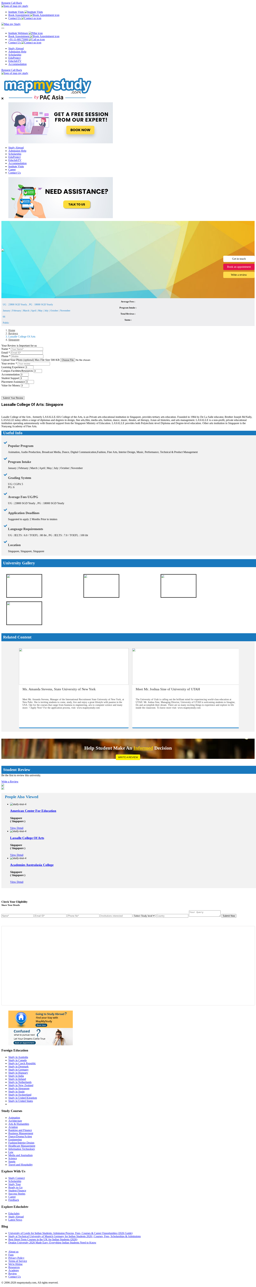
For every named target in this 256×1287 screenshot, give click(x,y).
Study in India (16, 1075)
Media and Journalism (20, 1155)
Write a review (239, 274)
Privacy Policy (16, 1257)
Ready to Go (15, 1187)
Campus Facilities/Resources (17, 370)
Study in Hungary (18, 1072)
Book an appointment (239, 266)
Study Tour (14, 1184)
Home (11, 330)
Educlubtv (14, 1213)
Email (5, 352)
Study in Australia (18, 1057)
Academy (13, 1270)
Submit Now (229, 916)
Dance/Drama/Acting (20, 1136)
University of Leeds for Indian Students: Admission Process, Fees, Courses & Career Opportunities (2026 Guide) (70, 1233)
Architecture (15, 1120)
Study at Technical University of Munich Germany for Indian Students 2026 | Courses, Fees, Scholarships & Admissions (74, 1236)
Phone (5, 356)
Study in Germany (18, 1069)
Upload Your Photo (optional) (30, 359)
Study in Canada (17, 1060)
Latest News (15, 1219)
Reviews (13, 333)
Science (12, 1158)
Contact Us (14, 172)
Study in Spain (16, 1091)
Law (10, 1152)
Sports (11, 1161)
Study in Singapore (18, 1088)
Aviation (13, 1127)
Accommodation (17, 64)
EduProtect (14, 57)
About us (13, 1251)
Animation (14, 1117)
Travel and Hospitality (20, 1164)
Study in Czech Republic (22, 1063)
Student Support (10, 378)
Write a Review (128, 757)
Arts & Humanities (18, 1123)
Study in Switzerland (19, 1094)
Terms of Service (17, 1261)
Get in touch (239, 258)
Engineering (15, 1139)
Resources (14, 1267)
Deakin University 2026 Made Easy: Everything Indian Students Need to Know (52, 1242)
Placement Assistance (13, 381)
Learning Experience (12, 367)
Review (12, 1273)
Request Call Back (11, 2)
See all (12, 1245)
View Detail (16, 828)
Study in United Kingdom (22, 1097)
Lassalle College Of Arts (27, 838)
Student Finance (17, 1190)
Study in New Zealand (20, 1085)
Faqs (11, 1254)
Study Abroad (16, 48)
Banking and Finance (20, 1130)
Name (5, 348)
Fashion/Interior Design (21, 1142)
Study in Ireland (17, 1079)
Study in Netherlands (20, 1082)
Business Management (20, 1133)
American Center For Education (33, 811)
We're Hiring (15, 1264)
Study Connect (16, 1178)
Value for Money (10, 385)
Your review (9, 363)
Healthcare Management (21, 1145)
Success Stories (16, 1193)
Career (12, 169)
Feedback (13, 1199)
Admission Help (17, 51)
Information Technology (21, 1148)
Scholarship (14, 54)
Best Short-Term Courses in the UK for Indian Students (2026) (42, 1239)
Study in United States (20, 1100)
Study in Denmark (18, 1066)
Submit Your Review (13, 398)
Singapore (14, 339)
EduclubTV (14, 60)
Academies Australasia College (31, 865)
